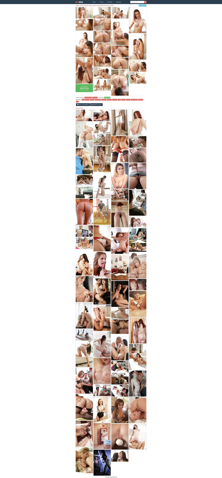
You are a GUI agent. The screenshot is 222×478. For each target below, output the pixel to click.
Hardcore (115, 99)
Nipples (128, 99)
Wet (77, 101)
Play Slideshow (143, 5)
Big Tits (87, 99)
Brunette (92, 99)
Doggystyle (98, 99)
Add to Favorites (84, 104)
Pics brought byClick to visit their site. (84, 88)
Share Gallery (96, 104)
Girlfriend (109, 99)
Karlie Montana (88, 97)
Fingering (104, 99)
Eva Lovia (95, 97)
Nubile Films (107, 97)
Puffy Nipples (134, 99)
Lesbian (123, 99)
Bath (83, 99)
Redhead (141, 99)
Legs (119, 99)
